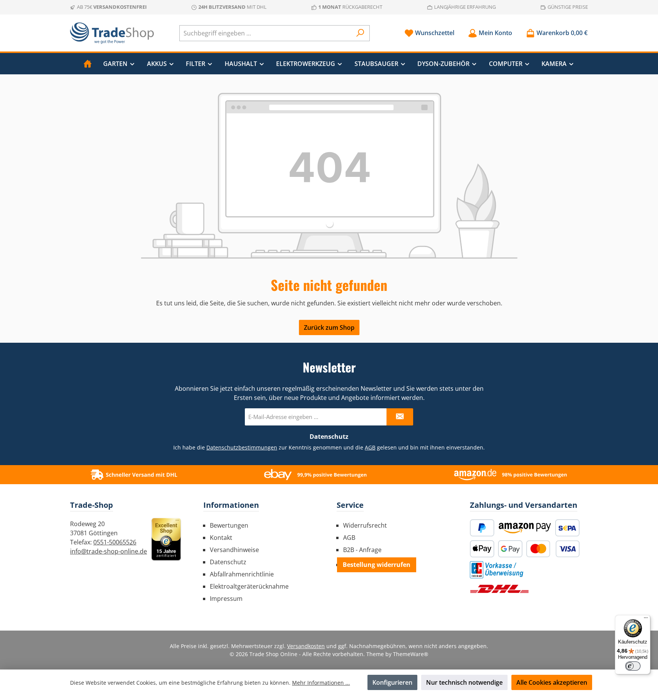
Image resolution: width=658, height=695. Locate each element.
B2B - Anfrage (362, 550)
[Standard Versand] (499, 588)
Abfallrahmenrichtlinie (242, 574)
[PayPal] (482, 527)
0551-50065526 (114, 542)
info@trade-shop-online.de (108, 551)
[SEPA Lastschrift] (567, 527)
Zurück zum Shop (329, 327)
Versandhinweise (234, 550)
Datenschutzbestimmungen (241, 447)
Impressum (226, 598)
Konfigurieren (392, 682)
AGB (370, 447)
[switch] (632, 666)
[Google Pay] (510, 548)
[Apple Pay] (482, 548)
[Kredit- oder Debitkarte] (553, 548)
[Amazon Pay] (524, 527)
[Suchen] (360, 33)
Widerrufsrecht (365, 525)
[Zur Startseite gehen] (112, 33)
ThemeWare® (410, 654)
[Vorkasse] (496, 569)
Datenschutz (228, 562)
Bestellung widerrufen (376, 564)
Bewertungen (229, 525)
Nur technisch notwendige (464, 682)
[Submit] (399, 416)
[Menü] (645, 619)
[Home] (87, 63)
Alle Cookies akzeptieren (551, 682)
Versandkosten (306, 646)
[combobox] (266, 33)
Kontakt (221, 537)
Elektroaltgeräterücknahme (249, 586)
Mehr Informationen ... (321, 682)
